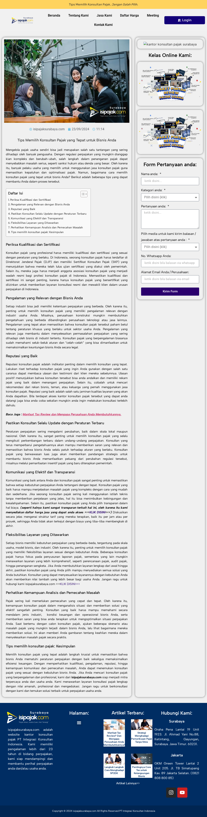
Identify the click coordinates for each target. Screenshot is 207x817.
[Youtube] (182, 793)
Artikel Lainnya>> (128, 783)
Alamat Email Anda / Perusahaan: (165, 272)
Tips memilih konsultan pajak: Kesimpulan (37, 232)
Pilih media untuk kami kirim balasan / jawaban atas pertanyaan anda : (168, 237)
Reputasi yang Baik (23, 209)
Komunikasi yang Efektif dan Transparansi (37, 218)
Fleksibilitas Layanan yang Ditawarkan (35, 222)
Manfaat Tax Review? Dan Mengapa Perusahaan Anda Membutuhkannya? (114, 738)
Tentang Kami (78, 15)
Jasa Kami (104, 15)
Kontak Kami (103, 25)
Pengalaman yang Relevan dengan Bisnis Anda (40, 204)
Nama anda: (150, 174)
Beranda (54, 15)
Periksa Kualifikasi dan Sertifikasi (30, 199)
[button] (79, 722)
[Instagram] (171, 793)
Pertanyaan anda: (154, 206)
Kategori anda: (152, 190)
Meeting (153, 15)
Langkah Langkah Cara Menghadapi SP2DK (114, 770)
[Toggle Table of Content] (82, 194)
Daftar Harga (129, 15)
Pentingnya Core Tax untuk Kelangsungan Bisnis (141, 772)
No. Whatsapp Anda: (156, 256)
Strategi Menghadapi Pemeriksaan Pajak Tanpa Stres (141, 737)
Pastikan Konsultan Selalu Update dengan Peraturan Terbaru (49, 213)
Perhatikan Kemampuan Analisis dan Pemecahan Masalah (47, 227)
